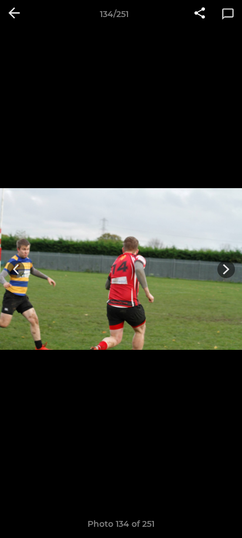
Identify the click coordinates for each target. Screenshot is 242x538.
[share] (200, 14)
